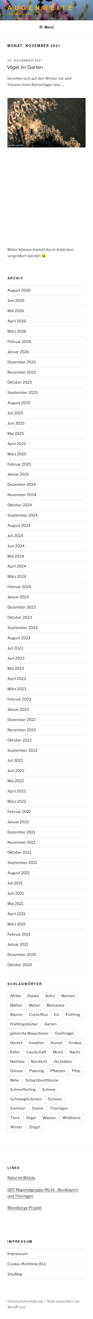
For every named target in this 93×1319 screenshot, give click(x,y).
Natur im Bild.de (21, 1178)
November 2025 (21, 372)
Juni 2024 (16, 546)
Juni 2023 (16, 658)
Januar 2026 (18, 352)
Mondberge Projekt (24, 1208)
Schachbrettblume (42, 1080)
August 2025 (19, 403)
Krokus (75, 1043)
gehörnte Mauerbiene (29, 1033)
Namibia (17, 1061)
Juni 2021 (15, 893)
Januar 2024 (18, 597)
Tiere (15, 1118)
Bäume (16, 1014)
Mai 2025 (15, 433)
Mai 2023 (15, 668)
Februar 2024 (19, 587)
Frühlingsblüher (24, 1024)
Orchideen (63, 1061)
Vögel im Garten (25, 66)
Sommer (18, 1108)
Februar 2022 (19, 811)
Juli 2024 (15, 536)
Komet (56, 1043)
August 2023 (19, 638)
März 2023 (16, 689)
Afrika (15, 996)
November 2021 (21, 842)
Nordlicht (39, 1061)
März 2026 (16, 331)
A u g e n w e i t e (39, 7)
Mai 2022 (15, 781)
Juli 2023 (15, 648)
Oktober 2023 (19, 617)
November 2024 (21, 495)
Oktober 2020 (19, 965)
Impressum (17, 1254)
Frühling (73, 1014)
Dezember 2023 (21, 607)
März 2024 (16, 576)
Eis (56, 1014)
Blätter (16, 1005)
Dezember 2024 (21, 484)
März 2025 (16, 454)
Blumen (68, 996)
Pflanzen (57, 1071)
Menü (49, 26)
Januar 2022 (18, 822)
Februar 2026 (19, 341)
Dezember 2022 (21, 719)
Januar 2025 (18, 474)
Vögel (31, 1118)
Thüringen (59, 1108)
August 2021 (18, 873)
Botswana (55, 1005)
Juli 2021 (15, 883)
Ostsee (16, 1071)
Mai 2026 (15, 311)
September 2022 (22, 750)
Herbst (16, 1043)
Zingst (34, 1127)
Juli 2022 (15, 760)
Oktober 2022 (19, 740)
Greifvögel (64, 1033)
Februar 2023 (19, 699)
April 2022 (16, 791)
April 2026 (16, 321)
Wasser (49, 1118)
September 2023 (22, 628)
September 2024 (22, 515)
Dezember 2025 (21, 362)
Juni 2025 (16, 423)
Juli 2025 (15, 413)
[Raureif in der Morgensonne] (46, 122)
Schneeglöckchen (26, 1099)
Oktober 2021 (19, 852)
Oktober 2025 (19, 382)
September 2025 (22, 392)
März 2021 (16, 924)
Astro (50, 996)
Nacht (74, 1052)
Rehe (14, 1080)
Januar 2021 (17, 944)
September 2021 (22, 862)
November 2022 (21, 730)
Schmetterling (23, 1089)
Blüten (34, 1005)
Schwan (55, 1099)
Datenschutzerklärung (25, 1301)
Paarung (36, 1071)
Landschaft (36, 1052)
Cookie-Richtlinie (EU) (26, 1264)
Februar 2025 (19, 464)
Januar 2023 (18, 709)
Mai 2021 (15, 903)
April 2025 (16, 444)
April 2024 (16, 566)
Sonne (37, 1108)
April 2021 (16, 914)
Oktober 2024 (19, 505)
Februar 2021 (19, 934)
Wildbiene (71, 1118)
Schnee (49, 1089)
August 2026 (19, 290)
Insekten (36, 1043)
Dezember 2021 (21, 832)
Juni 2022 (15, 770)
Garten (50, 1024)
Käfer (15, 1052)
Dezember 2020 (21, 954)
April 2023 (16, 678)
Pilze (76, 1071)
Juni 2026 (16, 300)
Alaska (33, 996)
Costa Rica (38, 1014)
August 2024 (19, 525)
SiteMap (14, 1274)
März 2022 (16, 801)
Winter (16, 1127)
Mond (58, 1052)
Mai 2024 (15, 556)
